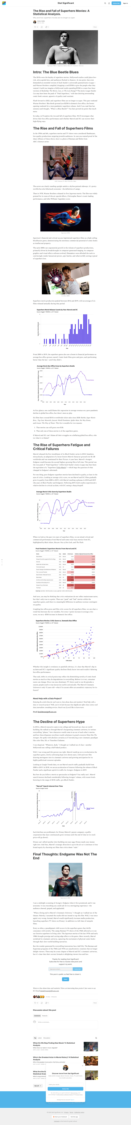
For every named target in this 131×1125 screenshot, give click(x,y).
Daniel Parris (41, 21)
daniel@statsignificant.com (47, 712)
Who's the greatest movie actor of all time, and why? (49, 1062)
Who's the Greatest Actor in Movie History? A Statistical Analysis (56, 1058)
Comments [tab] (37, 1016)
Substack (56, 1121)
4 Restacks (54, 997)
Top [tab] (35, 1038)
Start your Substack (61, 1117)
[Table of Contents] (2, 562)
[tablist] (40, 1016)
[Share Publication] (109, 3)
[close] (82, 1065)
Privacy (66, 1112)
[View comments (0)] (42, 27)
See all (36, 1086)
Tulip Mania (61, 467)
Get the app (74, 1117)
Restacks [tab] (44, 1016)
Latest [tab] (40, 1038)
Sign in (125, 3)
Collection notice (79, 1112)
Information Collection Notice (65, 1094)
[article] (65, 1047)
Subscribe (116, 3)
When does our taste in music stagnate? (45, 1048)
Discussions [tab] (46, 1038)
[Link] (30, 72)
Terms (71, 1112)
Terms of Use (74, 1093)
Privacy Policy (79, 1094)
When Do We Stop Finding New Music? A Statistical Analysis (54, 1044)
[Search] (105, 3)
